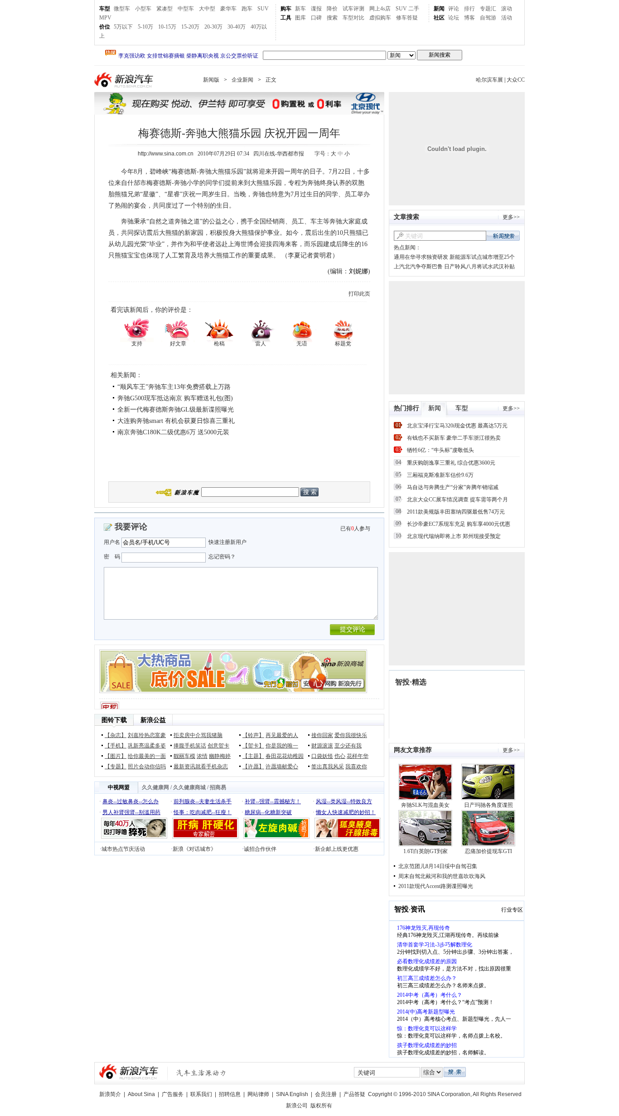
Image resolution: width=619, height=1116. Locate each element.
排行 (469, 8)
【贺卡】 (253, 745)
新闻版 (211, 80)
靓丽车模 (184, 756)
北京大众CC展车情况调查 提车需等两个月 (457, 499)
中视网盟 (119, 787)
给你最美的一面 (147, 756)
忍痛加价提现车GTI (488, 851)
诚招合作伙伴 (260, 849)
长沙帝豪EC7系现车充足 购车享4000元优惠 (458, 524)
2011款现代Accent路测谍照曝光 (435, 886)
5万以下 (123, 27)
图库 (300, 18)
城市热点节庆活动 (123, 849)
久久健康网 (155, 787)
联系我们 (201, 1094)
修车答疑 (407, 18)
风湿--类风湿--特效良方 (344, 801)
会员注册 (326, 1094)
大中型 (207, 8)
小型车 (143, 8)
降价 (332, 8)
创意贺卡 (218, 745)
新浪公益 (153, 720)
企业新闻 (242, 80)
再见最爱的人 (282, 735)
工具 (285, 18)
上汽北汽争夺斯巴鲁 (418, 266)
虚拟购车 (380, 18)
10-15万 (167, 27)
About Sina (141, 1094)
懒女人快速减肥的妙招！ (346, 812)
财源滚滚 (322, 745)
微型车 (122, 8)
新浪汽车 (124, 80)
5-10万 (145, 27)
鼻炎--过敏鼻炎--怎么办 (130, 801)
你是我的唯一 (282, 745)
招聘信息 (230, 1094)
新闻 (439, 8)
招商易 (218, 787)
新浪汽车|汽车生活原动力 (201, 1073)
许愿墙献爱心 (282, 766)
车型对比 (353, 18)
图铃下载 (114, 720)
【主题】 (253, 756)
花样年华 (357, 756)
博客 (469, 18)
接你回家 (322, 735)
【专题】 (115, 766)
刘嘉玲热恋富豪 (147, 735)
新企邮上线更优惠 (336, 849)
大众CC (516, 80)
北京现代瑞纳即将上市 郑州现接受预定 (454, 536)
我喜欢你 (356, 766)
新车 (300, 8)
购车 (285, 8)
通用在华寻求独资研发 (421, 257)
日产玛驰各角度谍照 (488, 805)
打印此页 (359, 294)
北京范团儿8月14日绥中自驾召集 (437, 866)
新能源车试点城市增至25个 (482, 257)
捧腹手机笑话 (190, 745)
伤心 (339, 756)
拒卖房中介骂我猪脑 (198, 735)
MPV (105, 18)
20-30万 (213, 27)
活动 (506, 18)
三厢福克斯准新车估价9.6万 (440, 475)
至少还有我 (348, 745)
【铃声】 (253, 735)
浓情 (202, 756)
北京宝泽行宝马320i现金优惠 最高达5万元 (457, 425)
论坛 (453, 18)
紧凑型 (164, 8)
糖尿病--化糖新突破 (268, 812)
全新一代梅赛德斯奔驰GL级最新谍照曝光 (175, 409)
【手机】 (115, 745)
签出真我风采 (327, 766)
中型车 (186, 8)
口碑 (316, 18)
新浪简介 (110, 1094)
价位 (104, 27)
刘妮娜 (358, 271)
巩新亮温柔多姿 (147, 745)
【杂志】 (115, 735)
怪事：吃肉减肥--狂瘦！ (203, 812)
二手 (413, 8)
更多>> (511, 217)
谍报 (316, 8)
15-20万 (190, 27)
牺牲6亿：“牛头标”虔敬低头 (440, 450)
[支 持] (136, 329)
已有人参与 (355, 528)
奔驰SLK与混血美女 (425, 805)
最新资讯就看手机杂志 (201, 766)
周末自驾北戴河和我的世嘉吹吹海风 (441, 876)
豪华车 (228, 8)
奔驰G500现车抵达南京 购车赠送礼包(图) (175, 398)
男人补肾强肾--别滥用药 (131, 812)
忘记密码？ (222, 556)
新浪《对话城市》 (194, 849)
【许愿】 (253, 766)
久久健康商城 (189, 787)
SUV (263, 8)
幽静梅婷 (220, 756)
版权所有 (321, 1105)
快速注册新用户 (227, 542)
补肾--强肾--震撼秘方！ (273, 801)
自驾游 (488, 18)
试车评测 (353, 8)
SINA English (292, 1094)
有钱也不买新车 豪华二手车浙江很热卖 (454, 438)
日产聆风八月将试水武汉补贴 (479, 266)
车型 (104, 8)
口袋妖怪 (322, 756)
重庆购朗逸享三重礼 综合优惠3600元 (451, 463)
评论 (453, 8)
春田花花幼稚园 (285, 756)
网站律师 (258, 1094)
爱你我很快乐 (350, 735)
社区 (439, 18)
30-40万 (236, 27)
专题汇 (488, 8)
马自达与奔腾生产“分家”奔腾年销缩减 (452, 487)
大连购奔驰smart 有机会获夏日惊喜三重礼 (176, 420)
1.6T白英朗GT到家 (425, 851)
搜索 (332, 18)
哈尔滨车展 (489, 80)
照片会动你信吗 (147, 766)
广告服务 (173, 1094)
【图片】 (115, 756)
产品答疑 (354, 1094)
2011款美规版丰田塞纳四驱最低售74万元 (456, 512)
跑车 (247, 8)
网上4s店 (380, 8)
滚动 (506, 8)
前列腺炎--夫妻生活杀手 (203, 801)
